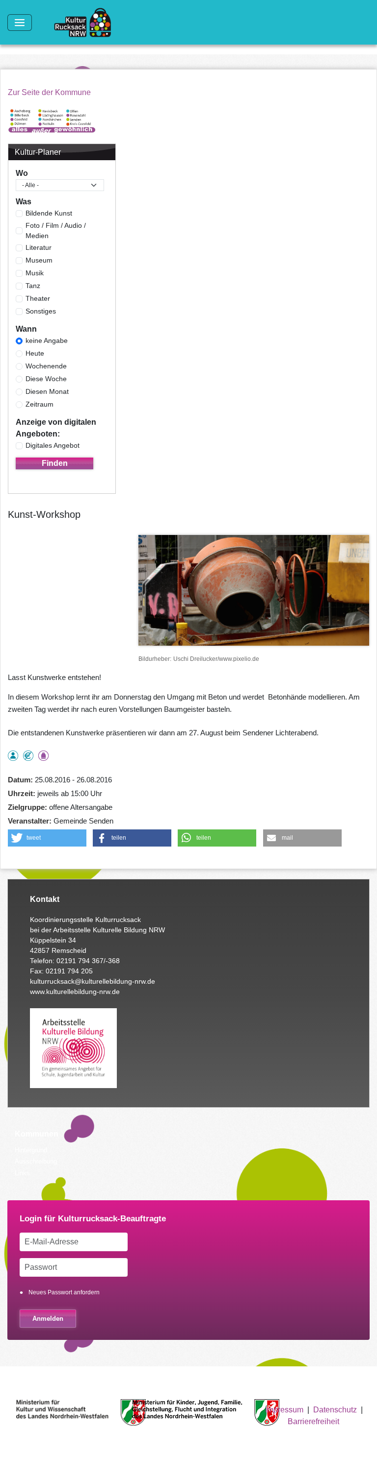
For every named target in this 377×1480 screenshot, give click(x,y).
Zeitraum (40, 404)
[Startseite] (86, 22)
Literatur (39, 247)
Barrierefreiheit (313, 1421)
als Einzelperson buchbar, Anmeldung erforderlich (13, 756)
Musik (35, 273)
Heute (35, 353)
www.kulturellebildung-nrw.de (75, 991)
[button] (47, 838)
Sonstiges (41, 311)
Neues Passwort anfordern (64, 1292)
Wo (22, 173)
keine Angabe (47, 340)
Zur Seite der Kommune (49, 92)
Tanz (33, 286)
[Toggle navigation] (19, 22)
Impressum (284, 1410)
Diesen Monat (47, 391)
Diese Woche (46, 379)
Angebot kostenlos (28, 756)
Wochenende (46, 366)
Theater (38, 298)
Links (22, 1173)
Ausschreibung (36, 1161)
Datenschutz (335, 1410)
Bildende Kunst (49, 213)
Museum (39, 260)
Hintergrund (31, 1150)
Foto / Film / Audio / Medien (56, 230)
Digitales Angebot (53, 445)
